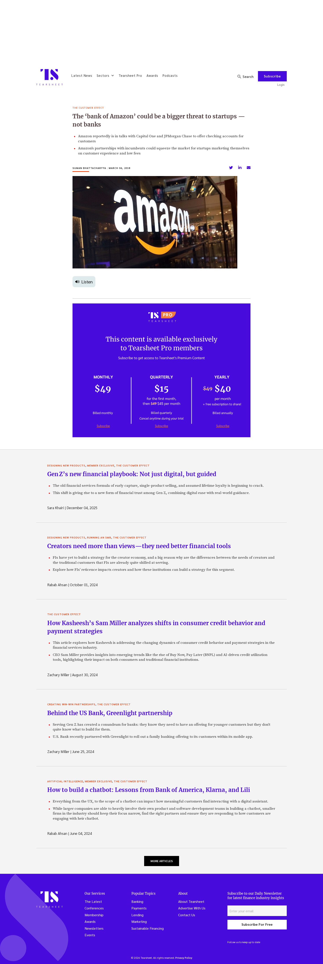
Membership (94, 915)
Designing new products (66, 465)
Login (281, 84)
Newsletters (94, 928)
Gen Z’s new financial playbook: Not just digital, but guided (131, 474)
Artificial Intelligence (65, 781)
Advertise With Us (191, 908)
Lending (137, 915)
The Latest (93, 901)
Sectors (103, 75)
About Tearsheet (191, 901)
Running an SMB (99, 537)
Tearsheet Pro (130, 75)
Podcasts (170, 75)
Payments (139, 908)
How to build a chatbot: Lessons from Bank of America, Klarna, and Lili (148, 789)
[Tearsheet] (49, 77)
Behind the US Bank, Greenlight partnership (109, 713)
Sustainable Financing (147, 928)
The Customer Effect (88, 107)
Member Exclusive (100, 465)
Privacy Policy (183, 957)
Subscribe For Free (257, 924)
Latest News (81, 75)
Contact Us (186, 915)
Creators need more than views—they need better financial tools (139, 546)
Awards (152, 75)
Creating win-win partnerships (71, 704)
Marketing (139, 921)
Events (90, 935)
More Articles (162, 861)
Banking (137, 901)
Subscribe (272, 76)
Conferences (94, 908)
